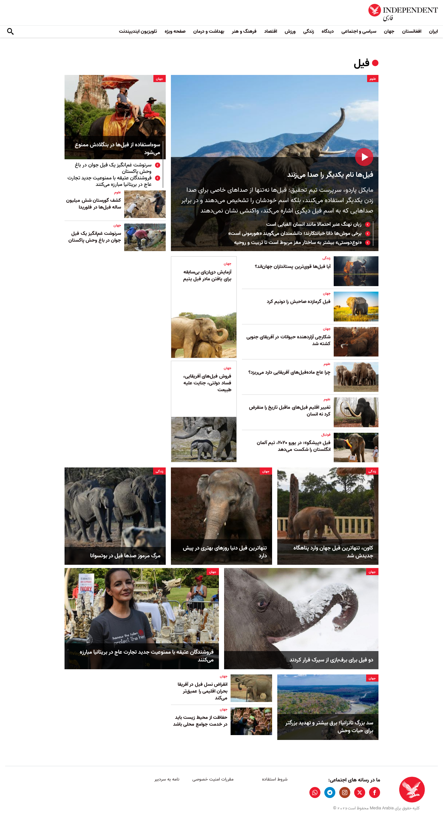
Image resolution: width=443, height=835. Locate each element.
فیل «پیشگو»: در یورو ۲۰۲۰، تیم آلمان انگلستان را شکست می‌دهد (293, 446)
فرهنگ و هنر (244, 31)
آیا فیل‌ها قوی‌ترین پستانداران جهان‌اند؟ (292, 267)
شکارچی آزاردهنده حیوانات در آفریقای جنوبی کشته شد (288, 340)
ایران (433, 31)
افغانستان (411, 31)
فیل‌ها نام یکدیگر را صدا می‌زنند (330, 175)
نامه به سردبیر (166, 779)
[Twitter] (359, 792)
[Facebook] (374, 792)
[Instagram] (344, 792)
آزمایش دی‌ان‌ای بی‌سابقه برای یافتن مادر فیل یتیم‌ (207, 275)
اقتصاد (270, 31)
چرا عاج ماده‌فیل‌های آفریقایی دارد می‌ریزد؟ (289, 372)
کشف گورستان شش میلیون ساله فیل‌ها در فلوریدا (93, 204)
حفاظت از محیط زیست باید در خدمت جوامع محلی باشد (200, 721)
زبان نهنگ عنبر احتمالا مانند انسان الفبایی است (314, 224)
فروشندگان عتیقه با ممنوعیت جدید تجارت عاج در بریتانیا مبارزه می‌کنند (109, 181)
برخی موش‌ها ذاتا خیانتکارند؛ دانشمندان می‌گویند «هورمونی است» (295, 233)
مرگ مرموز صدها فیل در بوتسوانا (125, 556)
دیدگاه (328, 31)
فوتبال (325, 435)
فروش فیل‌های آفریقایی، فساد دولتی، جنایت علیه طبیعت (207, 383)
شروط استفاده (275, 779)
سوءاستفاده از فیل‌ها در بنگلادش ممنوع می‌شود (117, 149)
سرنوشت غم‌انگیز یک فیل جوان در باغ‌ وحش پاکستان (113, 168)
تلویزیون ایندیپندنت (138, 31)
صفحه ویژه (175, 31)
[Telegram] (329, 792)
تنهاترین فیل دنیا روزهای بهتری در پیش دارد (225, 552)
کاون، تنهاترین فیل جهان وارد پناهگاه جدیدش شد (333, 552)
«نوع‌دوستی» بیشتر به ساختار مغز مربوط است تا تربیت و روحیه (298, 242)
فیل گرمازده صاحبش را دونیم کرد (298, 302)
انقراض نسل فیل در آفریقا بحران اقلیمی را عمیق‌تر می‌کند (202, 691)
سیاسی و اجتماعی (358, 31)
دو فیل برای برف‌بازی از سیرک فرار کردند (331, 660)
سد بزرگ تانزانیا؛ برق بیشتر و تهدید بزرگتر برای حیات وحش (329, 727)
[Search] (10, 32)
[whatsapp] (314, 792)
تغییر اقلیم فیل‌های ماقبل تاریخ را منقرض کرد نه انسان (289, 411)
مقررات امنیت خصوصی (212, 779)
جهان (389, 31)
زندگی (308, 31)
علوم (373, 78)
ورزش (290, 31)
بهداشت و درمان (208, 31)
